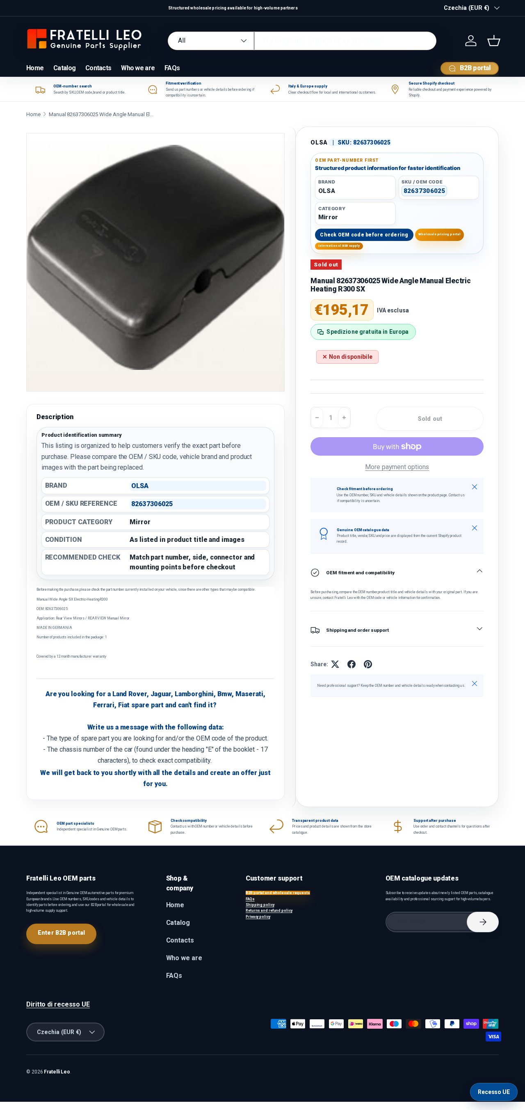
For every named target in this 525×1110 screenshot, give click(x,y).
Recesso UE (494, 1092)
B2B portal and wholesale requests (278, 893)
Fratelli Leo (57, 1072)
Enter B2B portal (61, 932)
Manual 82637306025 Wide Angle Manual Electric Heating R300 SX (102, 114)
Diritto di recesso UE (58, 1004)
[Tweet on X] (335, 664)
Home (34, 68)
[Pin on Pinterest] (368, 664)
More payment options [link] (397, 467)
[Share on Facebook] (351, 664)
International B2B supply (339, 246)
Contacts (98, 68)
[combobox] (302, 41)
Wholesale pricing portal (439, 234)
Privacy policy (258, 917)
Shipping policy (260, 905)
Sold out (430, 418)
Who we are (138, 68)
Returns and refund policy (269, 910)
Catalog (64, 68)
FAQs (172, 68)
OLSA (319, 142)
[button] (494, 41)
